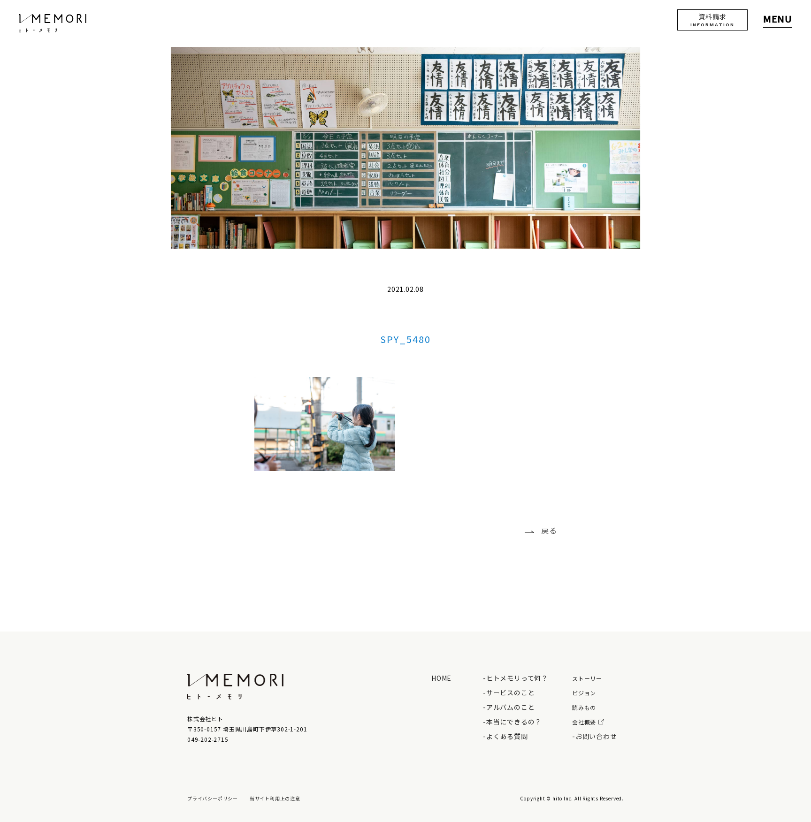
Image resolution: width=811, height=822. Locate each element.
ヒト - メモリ (52, 23)
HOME (441, 678)
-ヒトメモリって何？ (515, 678)
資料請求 (712, 19)
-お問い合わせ (594, 736)
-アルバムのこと (509, 707)
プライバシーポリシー (212, 798)
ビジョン (584, 693)
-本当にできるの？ (512, 721)
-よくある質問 (505, 736)
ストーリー (587, 678)
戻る (549, 530)
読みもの (584, 707)
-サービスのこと (509, 692)
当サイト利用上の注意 (275, 798)
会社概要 (584, 722)
